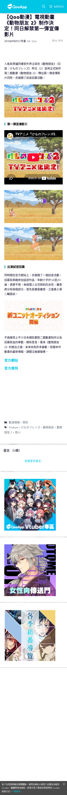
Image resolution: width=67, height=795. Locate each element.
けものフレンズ (30, 427)
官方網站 (11, 360)
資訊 (25, 422)
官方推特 (11, 368)
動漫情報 (14, 422)
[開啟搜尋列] (43, 6)
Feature (13, 427)
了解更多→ (17, 791)
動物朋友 (48, 427)
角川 (17, 432)
